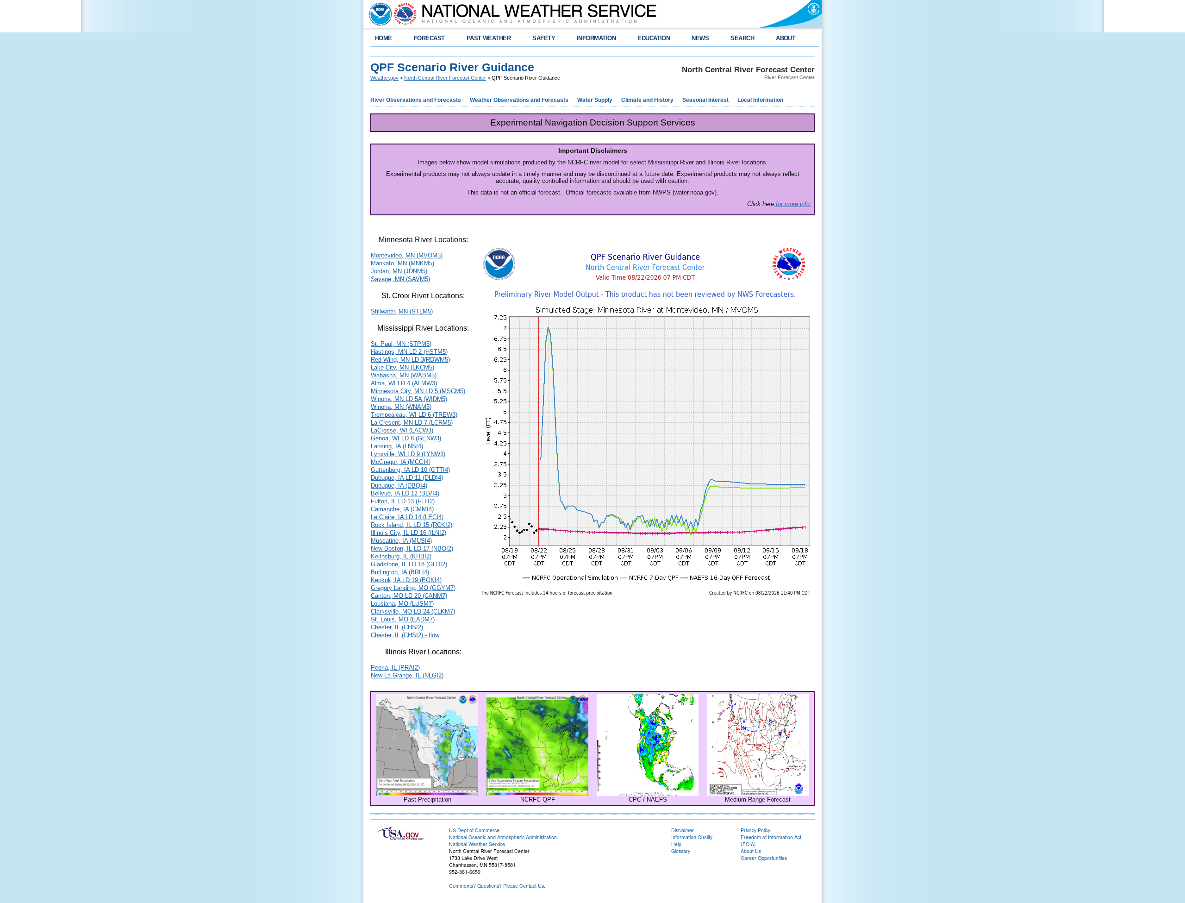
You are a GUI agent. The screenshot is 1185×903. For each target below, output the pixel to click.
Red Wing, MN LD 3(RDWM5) (410, 359)
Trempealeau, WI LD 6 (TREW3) (414, 414)
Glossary (680, 850)
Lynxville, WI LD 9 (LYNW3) (408, 454)
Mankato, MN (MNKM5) (402, 263)
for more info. (792, 204)
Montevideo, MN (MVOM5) (407, 255)
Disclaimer (682, 830)
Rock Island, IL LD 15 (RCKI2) (411, 524)
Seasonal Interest (705, 100)
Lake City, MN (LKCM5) (402, 367)
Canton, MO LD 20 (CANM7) (409, 595)
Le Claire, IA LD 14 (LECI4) (407, 517)
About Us (751, 850)
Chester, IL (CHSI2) (397, 627)
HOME (383, 38)
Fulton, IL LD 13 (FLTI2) (403, 501)
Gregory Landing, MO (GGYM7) (413, 587)
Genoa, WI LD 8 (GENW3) (406, 438)
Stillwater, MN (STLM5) (402, 311)
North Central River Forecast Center (445, 78)
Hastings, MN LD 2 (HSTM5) (409, 351)
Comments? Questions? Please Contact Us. (497, 885)
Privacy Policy (755, 830)
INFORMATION (596, 38)
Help (676, 843)
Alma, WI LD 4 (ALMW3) (404, 383)
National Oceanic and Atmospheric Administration (503, 837)
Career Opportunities (764, 857)
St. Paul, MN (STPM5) (401, 343)
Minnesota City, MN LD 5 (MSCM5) (418, 391)
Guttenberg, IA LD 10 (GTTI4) (410, 469)
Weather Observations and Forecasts (519, 100)
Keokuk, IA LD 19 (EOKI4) (406, 580)
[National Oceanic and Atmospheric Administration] (378, 14)
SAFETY (543, 38)
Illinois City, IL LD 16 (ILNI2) (408, 532)
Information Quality (691, 837)
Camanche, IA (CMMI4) (402, 509)
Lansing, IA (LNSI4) (397, 446)
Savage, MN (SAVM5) (400, 279)
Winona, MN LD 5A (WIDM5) (409, 398)
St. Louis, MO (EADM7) (403, 619)
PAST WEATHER (489, 38)
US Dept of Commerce (474, 830)
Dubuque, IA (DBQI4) (399, 485)
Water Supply (594, 100)
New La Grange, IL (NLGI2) (407, 675)
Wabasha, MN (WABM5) (404, 375)
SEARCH (742, 38)
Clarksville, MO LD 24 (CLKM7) (413, 611)
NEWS (700, 38)
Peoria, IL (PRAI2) (395, 667)
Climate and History (647, 100)
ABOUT (785, 38)
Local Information (760, 100)
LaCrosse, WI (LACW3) (402, 430)
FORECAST (429, 38)
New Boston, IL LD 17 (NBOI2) (412, 548)
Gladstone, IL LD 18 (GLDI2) (409, 564)
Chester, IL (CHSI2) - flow (405, 635)
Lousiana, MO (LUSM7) (402, 603)
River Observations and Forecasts (415, 100)
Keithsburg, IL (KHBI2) (401, 556)
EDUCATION (653, 38)
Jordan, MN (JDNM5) (399, 271)
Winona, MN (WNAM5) (401, 406)
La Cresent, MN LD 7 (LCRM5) (412, 422)
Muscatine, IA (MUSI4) (401, 540)
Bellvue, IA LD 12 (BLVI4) (405, 493)
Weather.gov (384, 78)
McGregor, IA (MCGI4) (400, 461)
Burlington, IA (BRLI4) (400, 572)
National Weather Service (477, 843)
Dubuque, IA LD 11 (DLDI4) (407, 477)
